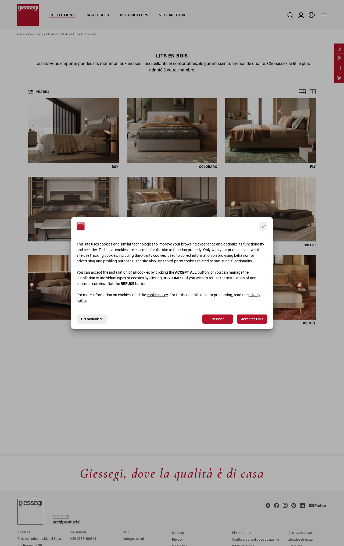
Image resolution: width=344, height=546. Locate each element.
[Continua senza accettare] (263, 226)
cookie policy (157, 295)
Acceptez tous (252, 319)
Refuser (218, 319)
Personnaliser (91, 319)
